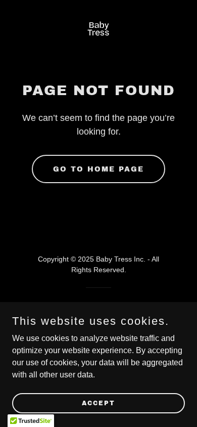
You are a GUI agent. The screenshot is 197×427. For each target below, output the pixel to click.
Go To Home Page (98, 169)
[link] (98, 30)
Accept (98, 402)
